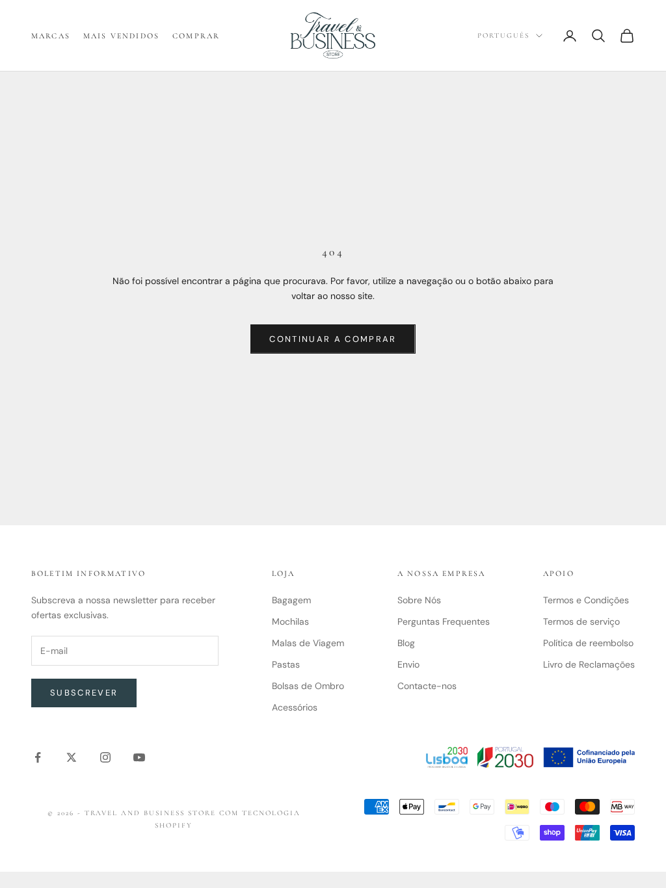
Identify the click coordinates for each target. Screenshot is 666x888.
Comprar (196, 35)
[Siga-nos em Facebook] (37, 757)
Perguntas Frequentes (443, 621)
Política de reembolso (588, 643)
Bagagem (291, 600)
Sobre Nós (419, 600)
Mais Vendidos (121, 35)
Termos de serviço (581, 621)
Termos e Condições (586, 600)
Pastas (286, 664)
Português (503, 35)
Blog (406, 643)
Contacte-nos (427, 686)
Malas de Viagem (308, 643)
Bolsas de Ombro (308, 686)
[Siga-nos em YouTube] (139, 757)
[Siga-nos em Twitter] (71, 757)
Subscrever (84, 692)
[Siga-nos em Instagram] (105, 757)
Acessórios (294, 707)
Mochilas (290, 621)
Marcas (50, 35)
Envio (408, 664)
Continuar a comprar (332, 339)
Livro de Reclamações (589, 664)
